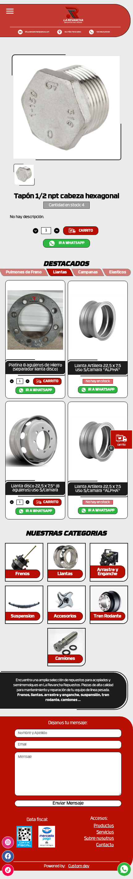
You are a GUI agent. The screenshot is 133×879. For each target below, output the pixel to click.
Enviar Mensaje (68, 803)
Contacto (105, 845)
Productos (104, 826)
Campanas (88, 272)
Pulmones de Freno (24, 272)
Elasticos (117, 272)
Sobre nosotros (99, 839)
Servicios (105, 832)
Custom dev (78, 866)
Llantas (60, 272)
